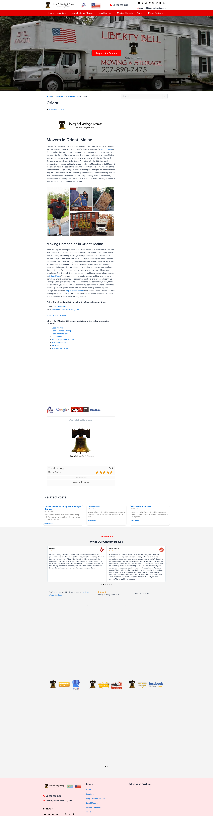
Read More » (48, 523)
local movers (106, 149)
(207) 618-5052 (59, 306)
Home (51, 13)
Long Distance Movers (82, 13)
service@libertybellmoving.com (152, 8)
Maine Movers (74, 96)
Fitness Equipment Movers (63, 339)
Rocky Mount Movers (141, 506)
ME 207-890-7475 (120, 5)
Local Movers (105, 13)
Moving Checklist (125, 13)
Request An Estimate (106, 53)
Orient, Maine (54, 276)
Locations (61, 13)
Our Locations (60, 96)
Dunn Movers (94, 506)
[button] (46, 564)
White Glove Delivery (61, 348)
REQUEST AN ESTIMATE (57, 315)
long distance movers (75, 290)
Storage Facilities (59, 342)
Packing (55, 345)
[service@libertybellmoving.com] (138, 8)
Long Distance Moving (61, 331)
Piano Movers (57, 336)
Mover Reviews (155, 13)
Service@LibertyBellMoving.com (65, 309)
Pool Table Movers (60, 334)
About (139, 13)
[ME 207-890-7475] (111, 5)
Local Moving (57, 328)
